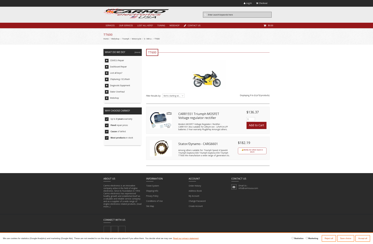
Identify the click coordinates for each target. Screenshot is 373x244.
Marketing (313, 238)
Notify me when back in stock (253, 151)
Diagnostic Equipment (120, 85)
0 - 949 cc (148, 39)
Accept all (362, 238)
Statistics (298, 238)
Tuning (161, 25)
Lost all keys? (145, 25)
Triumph (125, 39)
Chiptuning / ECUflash (120, 79)
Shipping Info (152, 190)
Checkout (263, 3)
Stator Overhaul (117, 91)
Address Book (195, 190)
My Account (194, 196)
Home (106, 39)
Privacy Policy (152, 196)
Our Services (126, 25)
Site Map (150, 206)
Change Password (197, 201)
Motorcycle (136, 39)
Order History (195, 185)
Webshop (174, 25)
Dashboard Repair (118, 66)
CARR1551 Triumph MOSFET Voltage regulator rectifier (198, 116)
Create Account (196, 206)
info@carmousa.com (248, 188)
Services (110, 25)
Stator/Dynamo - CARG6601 (198, 144)
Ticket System (152, 185)
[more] (137, 52)
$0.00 (270, 25)
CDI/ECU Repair (117, 60)
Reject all (329, 238)
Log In (249, 3)
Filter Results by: (153, 95)
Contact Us (194, 25)
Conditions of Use (154, 201)
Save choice (345, 238)
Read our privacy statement (186, 238)
